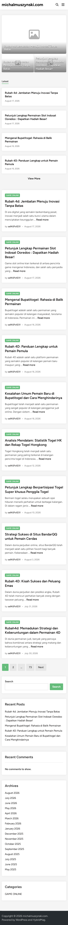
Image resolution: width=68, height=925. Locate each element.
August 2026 (12, 792)
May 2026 (10, 808)
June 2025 (11, 864)
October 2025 (13, 843)
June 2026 (11, 803)
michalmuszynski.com (22, 4)
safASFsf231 (14, 226)
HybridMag (39, 919)
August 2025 (12, 854)
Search (9, 681)
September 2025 (14, 849)
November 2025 (14, 838)
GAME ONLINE (12, 195)
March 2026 (12, 818)
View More (34, 178)
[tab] (5, 81)
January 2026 (12, 828)
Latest (5, 81)
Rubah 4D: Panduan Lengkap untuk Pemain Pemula (33, 730)
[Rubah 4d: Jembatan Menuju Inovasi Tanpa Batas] (34, 34)
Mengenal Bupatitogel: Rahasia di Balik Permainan (33, 725)
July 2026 (10, 798)
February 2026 (13, 823)
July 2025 (10, 859)
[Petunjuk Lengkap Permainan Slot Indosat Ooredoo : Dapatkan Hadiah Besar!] (50, 63)
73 (30, 667)
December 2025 (14, 833)
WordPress (21, 919)
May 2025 (10, 869)
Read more (42, 219)
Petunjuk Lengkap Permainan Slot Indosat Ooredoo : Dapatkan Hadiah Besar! (32, 252)
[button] (51, 19)
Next (41, 667)
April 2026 (11, 813)
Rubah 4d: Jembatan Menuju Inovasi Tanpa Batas (32, 711)
